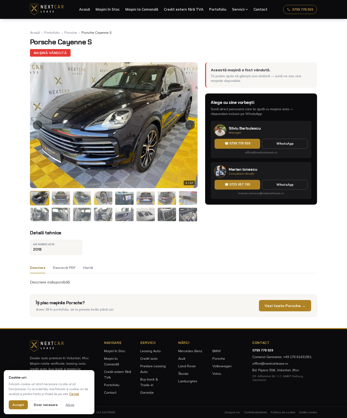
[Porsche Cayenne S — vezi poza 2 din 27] (61, 198)
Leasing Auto (150, 351)
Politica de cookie (283, 412)
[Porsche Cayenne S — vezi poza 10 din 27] (61, 214)
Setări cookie (308, 412)
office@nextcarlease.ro (261, 152)
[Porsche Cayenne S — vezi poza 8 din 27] (188, 198)
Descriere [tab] (37, 268)
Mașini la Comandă (141, 9)
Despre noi (232, 412)
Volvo (216, 374)
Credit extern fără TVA (183, 9)
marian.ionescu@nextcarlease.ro (261, 193)
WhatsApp (284, 143)
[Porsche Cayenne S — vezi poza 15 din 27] (167, 214)
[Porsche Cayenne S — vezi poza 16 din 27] (188, 214)
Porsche (70, 32)
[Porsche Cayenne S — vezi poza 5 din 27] (124, 198)
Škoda (183, 374)
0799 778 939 (302, 9)
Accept (18, 405)
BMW (216, 351)
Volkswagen (222, 366)
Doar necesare (46, 405)
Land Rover (187, 366)
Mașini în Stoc (108, 9)
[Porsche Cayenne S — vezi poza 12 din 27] (103, 214)
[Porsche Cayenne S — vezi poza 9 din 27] (39, 214)
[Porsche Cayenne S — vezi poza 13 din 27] (124, 214)
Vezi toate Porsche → (285, 305)
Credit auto (149, 358)
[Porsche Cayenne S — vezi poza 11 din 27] (82, 214)
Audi (181, 358)
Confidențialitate (255, 412)
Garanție (147, 392)
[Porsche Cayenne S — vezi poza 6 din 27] (145, 198)
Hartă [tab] (88, 268)
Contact (260, 9)
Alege (69, 405)
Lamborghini (187, 381)
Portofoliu (217, 9)
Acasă (84, 9)
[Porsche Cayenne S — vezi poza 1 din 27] (39, 198)
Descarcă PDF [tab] (64, 268)
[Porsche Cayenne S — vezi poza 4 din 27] (103, 198)
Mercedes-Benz (190, 351)
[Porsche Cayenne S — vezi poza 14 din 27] (145, 214)
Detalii (74, 394)
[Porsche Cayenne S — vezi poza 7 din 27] (167, 198)
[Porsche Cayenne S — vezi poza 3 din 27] (82, 198)
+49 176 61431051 (297, 357)
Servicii (238, 9)
